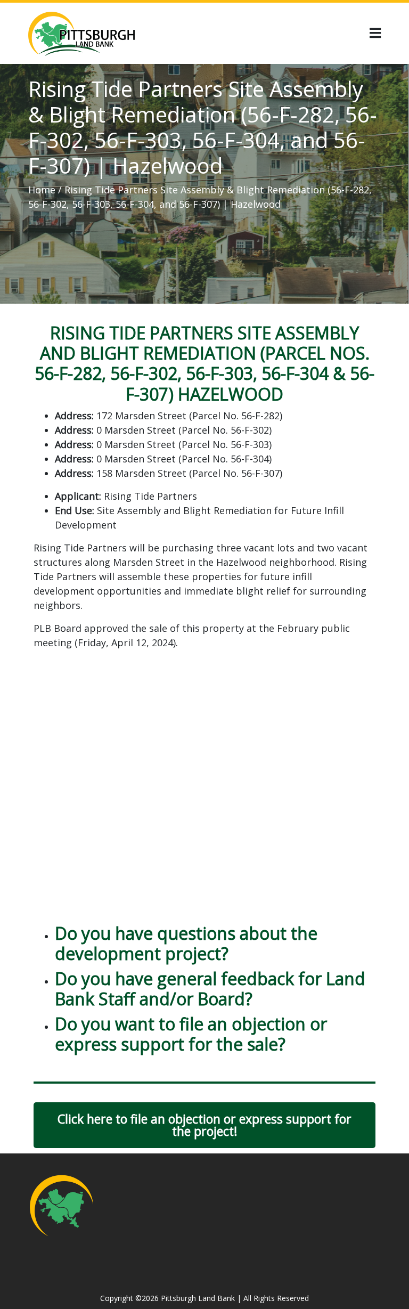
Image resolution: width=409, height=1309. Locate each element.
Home (41, 189)
